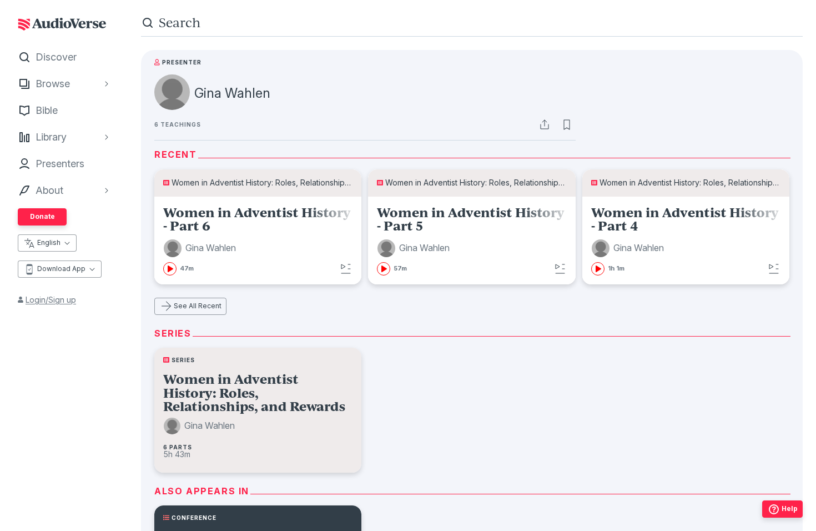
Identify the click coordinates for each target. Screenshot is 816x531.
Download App (61, 268)
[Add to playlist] (346, 269)
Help (790, 508)
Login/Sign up (51, 299)
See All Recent (197, 306)
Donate (42, 216)
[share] (544, 124)
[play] (170, 268)
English (49, 242)
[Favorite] (567, 124)
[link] (257, 240)
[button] (201, 248)
